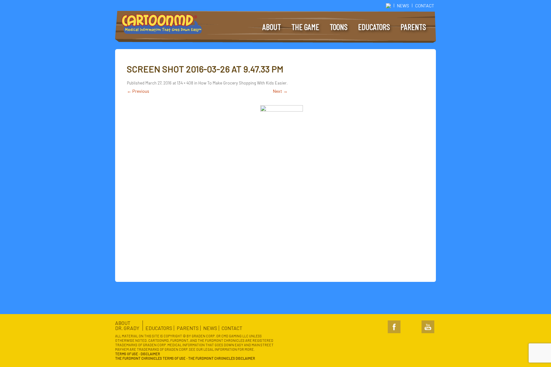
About (271, 27)
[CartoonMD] (162, 25)
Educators (374, 27)
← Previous (138, 91)
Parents (413, 27)
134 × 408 (185, 82)
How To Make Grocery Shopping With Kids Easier (242, 82)
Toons (339, 27)
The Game (305, 27)
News (403, 5)
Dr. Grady (127, 328)
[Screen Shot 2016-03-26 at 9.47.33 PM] (281, 170)
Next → (280, 91)
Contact (424, 5)
